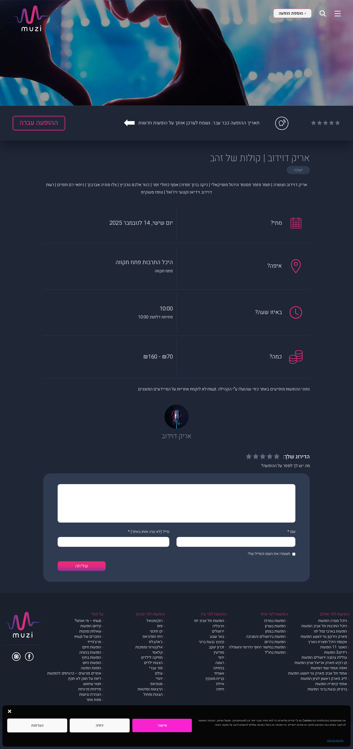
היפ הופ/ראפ (152, 636)
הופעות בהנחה (90, 652)
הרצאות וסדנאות (150, 689)
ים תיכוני (156, 631)
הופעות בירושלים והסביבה (266, 636)
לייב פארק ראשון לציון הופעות (324, 679)
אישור (162, 725)
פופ (160, 626)
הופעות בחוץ (91, 657)
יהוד (221, 657)
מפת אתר (93, 700)
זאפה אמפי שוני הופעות (329, 668)
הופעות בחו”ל (275, 652)
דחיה (99, 725)
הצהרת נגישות (90, 694)
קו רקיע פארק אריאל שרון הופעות (321, 663)
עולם (159, 673)
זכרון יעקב (216, 647)
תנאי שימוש (92, 684)
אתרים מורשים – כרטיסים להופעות (74, 673)
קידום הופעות (90, 626)
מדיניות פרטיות (335, 740)
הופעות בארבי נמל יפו (330, 631)
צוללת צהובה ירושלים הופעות (324, 657)
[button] (9, 711)
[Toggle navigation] (335, 13)
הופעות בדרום (275, 642)
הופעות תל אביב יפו (209, 621)
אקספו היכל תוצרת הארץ (327, 642)
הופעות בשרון (275, 626)
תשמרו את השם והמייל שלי (269, 554)
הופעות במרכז (275, 621)
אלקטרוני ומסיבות (149, 647)
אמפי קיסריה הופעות (331, 684)
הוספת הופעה (292, 13)
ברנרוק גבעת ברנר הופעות (327, 689)
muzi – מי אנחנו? (87, 621)
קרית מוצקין (215, 679)
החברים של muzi (87, 636)
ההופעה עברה (38, 123)
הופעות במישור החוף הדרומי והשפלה (257, 647)
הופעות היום (92, 663)
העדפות (37, 725)
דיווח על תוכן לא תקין (84, 679)
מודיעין (219, 652)
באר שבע (217, 636)
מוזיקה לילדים (152, 657)
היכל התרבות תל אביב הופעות (324, 626)
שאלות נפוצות (90, 631)
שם (292, 532)
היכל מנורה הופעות (332, 621)
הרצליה (218, 626)
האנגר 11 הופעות (333, 647)
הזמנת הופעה (91, 668)
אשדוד (219, 673)
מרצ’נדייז (94, 642)
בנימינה (218, 668)
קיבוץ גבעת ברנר (211, 642)
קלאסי (157, 652)
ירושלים (218, 631)
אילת (220, 684)
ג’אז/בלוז (156, 642)
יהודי (159, 679)
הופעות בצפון (275, 631)
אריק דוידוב (176, 436)
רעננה (219, 663)
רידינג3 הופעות (335, 652)
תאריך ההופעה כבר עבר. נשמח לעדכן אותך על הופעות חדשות (199, 122)
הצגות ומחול (153, 694)
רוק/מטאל (154, 621)
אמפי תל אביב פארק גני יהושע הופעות (317, 673)
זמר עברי (156, 668)
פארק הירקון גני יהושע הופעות (324, 636)
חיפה (220, 689)
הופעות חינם (91, 647)
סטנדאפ (156, 684)
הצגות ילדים (153, 663)
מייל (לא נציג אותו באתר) (150, 532)
